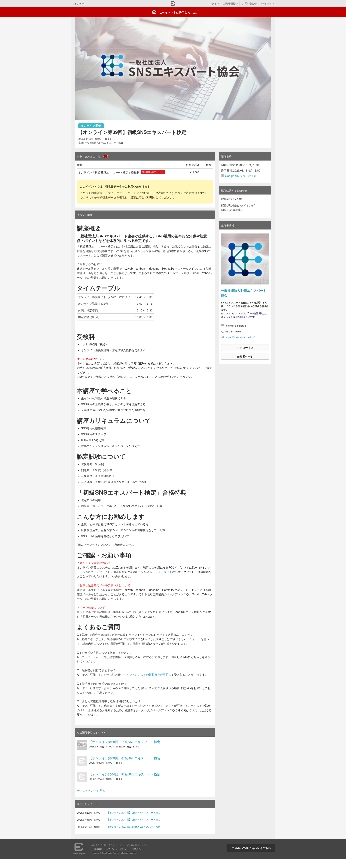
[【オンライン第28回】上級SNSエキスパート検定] (82, 745)
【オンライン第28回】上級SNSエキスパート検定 (124, 741)
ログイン (214, 3)
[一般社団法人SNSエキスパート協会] (245, 258)
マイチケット (79, 3)
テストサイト (163, 572)
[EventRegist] (172, 4)
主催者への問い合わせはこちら (251, 848)
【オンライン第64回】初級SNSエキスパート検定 (124, 774)
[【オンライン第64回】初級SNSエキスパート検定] (82, 777)
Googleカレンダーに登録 (241, 176)
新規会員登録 (230, 3)
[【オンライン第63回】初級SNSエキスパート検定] (82, 761)
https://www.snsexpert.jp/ (240, 337)
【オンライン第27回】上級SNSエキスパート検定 (133, 826)
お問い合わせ (249, 3)
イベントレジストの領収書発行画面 (146, 674)
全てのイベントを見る (91, 790)
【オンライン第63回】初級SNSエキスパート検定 (124, 758)
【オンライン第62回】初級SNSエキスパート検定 (133, 812)
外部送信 (136, 849)
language (266, 3)
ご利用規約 (96, 849)
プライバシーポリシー (117, 849)
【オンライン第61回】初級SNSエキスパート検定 (133, 819)
